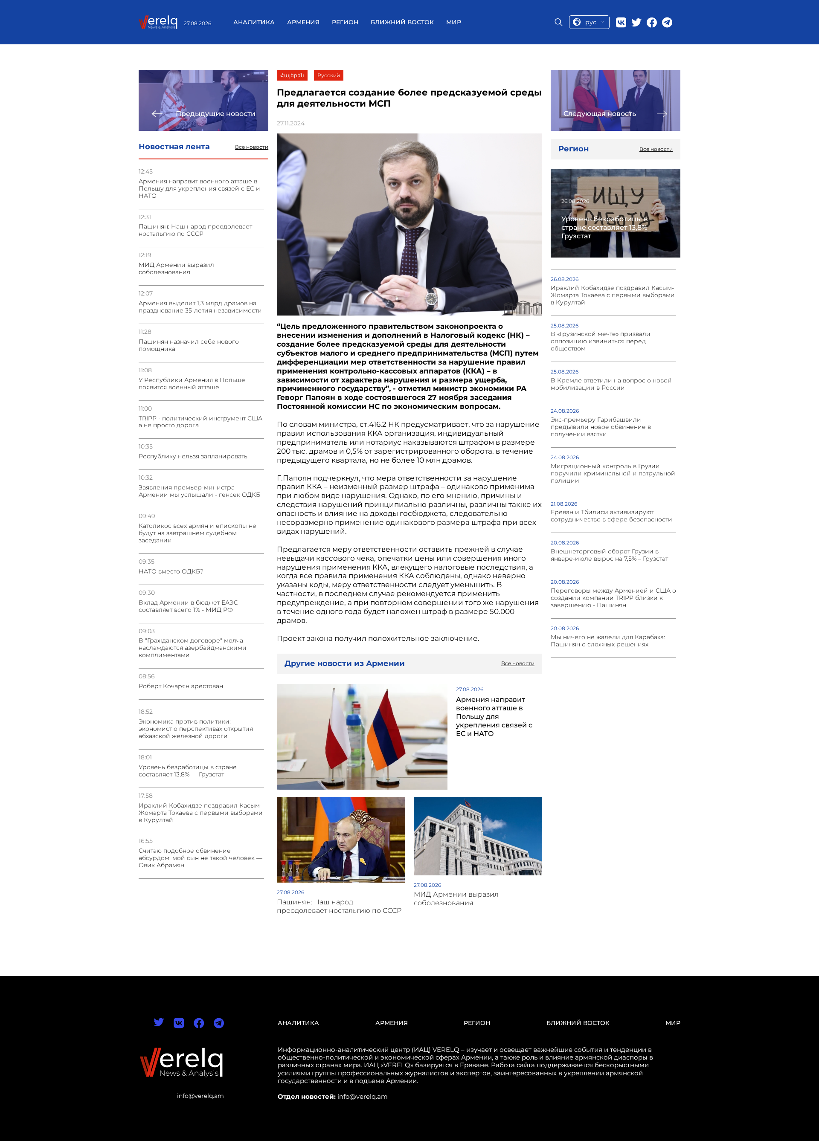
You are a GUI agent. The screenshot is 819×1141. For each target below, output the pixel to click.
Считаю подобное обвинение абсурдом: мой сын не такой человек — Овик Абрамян (200, 858)
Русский (328, 75)
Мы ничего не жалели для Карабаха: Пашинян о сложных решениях (608, 641)
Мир (453, 22)
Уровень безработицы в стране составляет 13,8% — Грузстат (188, 771)
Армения (303, 22)
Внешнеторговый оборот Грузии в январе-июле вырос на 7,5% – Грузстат (609, 555)
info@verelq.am (200, 1096)
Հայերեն (292, 75)
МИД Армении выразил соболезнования (176, 268)
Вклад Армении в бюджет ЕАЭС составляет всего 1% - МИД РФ (188, 606)
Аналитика (254, 22)
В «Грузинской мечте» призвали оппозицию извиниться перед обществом (601, 341)
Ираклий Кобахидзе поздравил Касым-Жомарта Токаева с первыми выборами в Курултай (201, 813)
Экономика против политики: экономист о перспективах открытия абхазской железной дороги (196, 729)
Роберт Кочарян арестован (181, 686)
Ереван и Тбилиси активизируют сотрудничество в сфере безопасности (611, 516)
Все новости (251, 147)
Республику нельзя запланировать (193, 456)
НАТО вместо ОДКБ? (171, 571)
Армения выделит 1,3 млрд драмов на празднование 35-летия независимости (200, 307)
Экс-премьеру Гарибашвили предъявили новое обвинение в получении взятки (601, 427)
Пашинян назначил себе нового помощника (189, 345)
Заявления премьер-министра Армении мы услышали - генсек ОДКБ (199, 491)
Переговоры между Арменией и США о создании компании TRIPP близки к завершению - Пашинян (613, 598)
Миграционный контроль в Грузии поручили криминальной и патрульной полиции (613, 473)
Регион (345, 22)
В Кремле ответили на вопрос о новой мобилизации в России (611, 384)
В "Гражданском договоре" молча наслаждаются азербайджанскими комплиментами (193, 648)
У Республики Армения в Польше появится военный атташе (192, 383)
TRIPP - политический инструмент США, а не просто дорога (201, 422)
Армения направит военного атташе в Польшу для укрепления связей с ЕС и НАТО (199, 189)
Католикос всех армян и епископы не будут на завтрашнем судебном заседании (197, 533)
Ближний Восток (402, 22)
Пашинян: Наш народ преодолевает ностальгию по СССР (195, 230)
